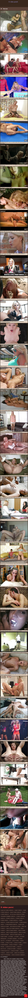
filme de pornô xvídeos (7, 910)
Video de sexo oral (5, 989)
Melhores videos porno (11, 969)
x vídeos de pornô (11, 946)
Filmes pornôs (4, 968)
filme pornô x (18, 910)
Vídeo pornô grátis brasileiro (7, 978)
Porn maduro (24, 989)
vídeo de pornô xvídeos (12, 928)
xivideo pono (9, 952)
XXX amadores (9, 991)
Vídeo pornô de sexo (19, 970)
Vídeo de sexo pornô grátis (12, 986)
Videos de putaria (14, 961)
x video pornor (13, 944)
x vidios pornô (15, 950)
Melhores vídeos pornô (13, 968)
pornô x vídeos (10, 918)
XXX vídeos (8, 977)
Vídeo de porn (21, 973)
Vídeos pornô (22, 961)
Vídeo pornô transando (16, 983)
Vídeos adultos (18, 963)
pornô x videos (20, 918)
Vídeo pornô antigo (10, 982)
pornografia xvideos (11, 924)
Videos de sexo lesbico (19, 991)
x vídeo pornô (18, 942)
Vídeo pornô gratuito (20, 974)
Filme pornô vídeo (18, 979)
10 (15, 897)
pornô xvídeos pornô (12, 922)
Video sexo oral (14, 962)
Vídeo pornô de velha (17, 971)
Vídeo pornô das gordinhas (7, 979)
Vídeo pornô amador (10, 972)
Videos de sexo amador (9, 963)
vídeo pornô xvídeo (11, 930)
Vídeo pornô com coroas (8, 964)
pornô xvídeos (13, 920)
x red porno (15, 940)
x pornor (8, 940)
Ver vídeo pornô (13, 985)
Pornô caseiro (12, 990)
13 (19, 897)
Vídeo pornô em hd (13, 988)
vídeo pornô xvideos (12, 932)
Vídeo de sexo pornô (12, 973)
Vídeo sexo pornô (10, 995)
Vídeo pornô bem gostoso (7, 975)
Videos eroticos (4, 990)
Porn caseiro (7, 993)
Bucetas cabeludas (15, 993)
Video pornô (14, 960)
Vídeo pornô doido (12, 981)
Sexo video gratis (14, 965)
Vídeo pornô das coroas (20, 978)
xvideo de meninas (5, 954)
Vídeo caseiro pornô (5, 983)
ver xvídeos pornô (15, 926)
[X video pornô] (25, 995)
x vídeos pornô (11, 948)
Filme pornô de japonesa (18, 977)
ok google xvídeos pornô (17, 914)
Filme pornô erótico (5, 962)
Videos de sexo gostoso (10, 966)
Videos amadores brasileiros (7, 974)
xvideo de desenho (19, 952)
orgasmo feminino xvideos (8, 916)
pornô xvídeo (4, 920)
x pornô (16, 936)
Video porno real (5, 988)
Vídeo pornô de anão (6, 960)
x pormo (10, 936)
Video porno (7, 961)
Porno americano (21, 966)
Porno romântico (9, 970)
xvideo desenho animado (18, 954)
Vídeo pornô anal (5, 965)
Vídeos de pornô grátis (21, 987)
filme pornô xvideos (15, 912)
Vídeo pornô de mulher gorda (8, 992)
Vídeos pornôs (18, 972)
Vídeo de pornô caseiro (20, 964)
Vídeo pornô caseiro (15, 989)
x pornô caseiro (12, 938)
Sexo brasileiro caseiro (21, 982)
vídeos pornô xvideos (16, 934)
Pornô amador (22, 988)
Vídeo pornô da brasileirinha (12, 976)
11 (16, 897)
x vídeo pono (9, 942)
